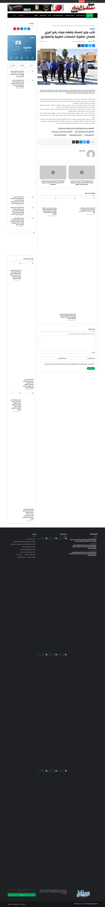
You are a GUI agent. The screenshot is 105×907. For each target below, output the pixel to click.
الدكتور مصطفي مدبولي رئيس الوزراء (28, 552)
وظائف (36, 15)
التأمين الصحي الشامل (31, 539)
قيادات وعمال (43, 15)
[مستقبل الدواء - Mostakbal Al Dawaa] (83, 8)
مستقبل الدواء (89, 135)
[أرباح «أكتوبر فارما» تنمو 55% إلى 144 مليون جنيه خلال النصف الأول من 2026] (42, 772)
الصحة (49, 15)
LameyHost (82, 904)
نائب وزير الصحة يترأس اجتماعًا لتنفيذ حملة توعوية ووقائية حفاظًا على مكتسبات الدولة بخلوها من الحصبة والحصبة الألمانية (49, 211)
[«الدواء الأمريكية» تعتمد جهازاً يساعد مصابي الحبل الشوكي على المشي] (52, 828)
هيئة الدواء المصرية (31, 557)
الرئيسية (92, 26)
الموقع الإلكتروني (62, 358)
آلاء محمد (90, 41)
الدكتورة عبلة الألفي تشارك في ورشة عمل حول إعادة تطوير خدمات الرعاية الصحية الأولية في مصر (87, 210)
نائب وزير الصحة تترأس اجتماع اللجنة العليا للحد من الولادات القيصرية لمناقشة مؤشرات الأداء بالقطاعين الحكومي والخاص (17, 221)
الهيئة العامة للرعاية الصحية (29, 554)
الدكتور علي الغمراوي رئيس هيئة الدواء (27, 549)
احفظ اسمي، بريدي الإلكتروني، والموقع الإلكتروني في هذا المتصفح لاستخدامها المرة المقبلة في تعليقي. (69, 364)
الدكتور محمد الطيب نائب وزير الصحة (61, 132)
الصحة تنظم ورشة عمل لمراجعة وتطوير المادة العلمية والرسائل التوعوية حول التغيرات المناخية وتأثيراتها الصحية (68, 316)
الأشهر (31, 65)
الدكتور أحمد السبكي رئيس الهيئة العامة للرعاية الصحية (24, 541)
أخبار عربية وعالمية (80, 15)
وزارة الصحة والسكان (59, 135)
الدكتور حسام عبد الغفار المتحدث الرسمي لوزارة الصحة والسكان (75, 128)
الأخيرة (22, 65)
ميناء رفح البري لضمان (75, 135)
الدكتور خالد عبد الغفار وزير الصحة (84, 132)
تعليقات (13, 65)
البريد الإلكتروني (91, 358)
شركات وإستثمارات (69, 15)
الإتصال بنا (10, 904)
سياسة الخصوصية (16, 904)
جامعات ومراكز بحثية (58, 15)
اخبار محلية (89, 15)
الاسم (93, 352)
